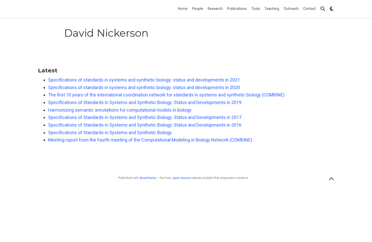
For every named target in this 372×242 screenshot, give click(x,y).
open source (181, 178)
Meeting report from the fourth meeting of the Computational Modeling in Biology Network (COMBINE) (150, 140)
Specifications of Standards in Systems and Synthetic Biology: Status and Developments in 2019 (144, 102)
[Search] (322, 9)
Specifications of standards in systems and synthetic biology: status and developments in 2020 (144, 87)
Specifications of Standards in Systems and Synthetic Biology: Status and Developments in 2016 (144, 125)
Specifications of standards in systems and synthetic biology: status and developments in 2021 (144, 80)
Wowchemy (147, 178)
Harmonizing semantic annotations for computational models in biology (120, 110)
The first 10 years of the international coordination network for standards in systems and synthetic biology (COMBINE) (166, 94)
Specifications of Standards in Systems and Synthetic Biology (110, 132)
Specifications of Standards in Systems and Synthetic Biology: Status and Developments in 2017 (144, 117)
